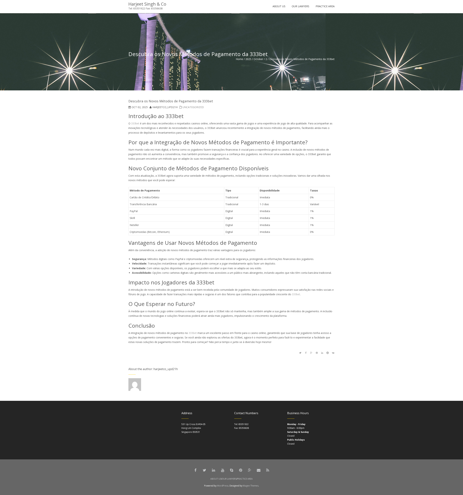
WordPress (222, 485)
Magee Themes (250, 485)
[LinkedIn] (213, 470)
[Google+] (249, 470)
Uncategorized (193, 107)
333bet (135, 123)
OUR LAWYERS (229, 478)
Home (239, 59)
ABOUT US (215, 478)
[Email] (258, 470)
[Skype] (231, 470)
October (258, 59)
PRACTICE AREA (245, 478)
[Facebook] (195, 470)
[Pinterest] (240, 470)
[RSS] (267, 470)
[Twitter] (204, 470)
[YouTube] (222, 470)
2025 (248, 59)
